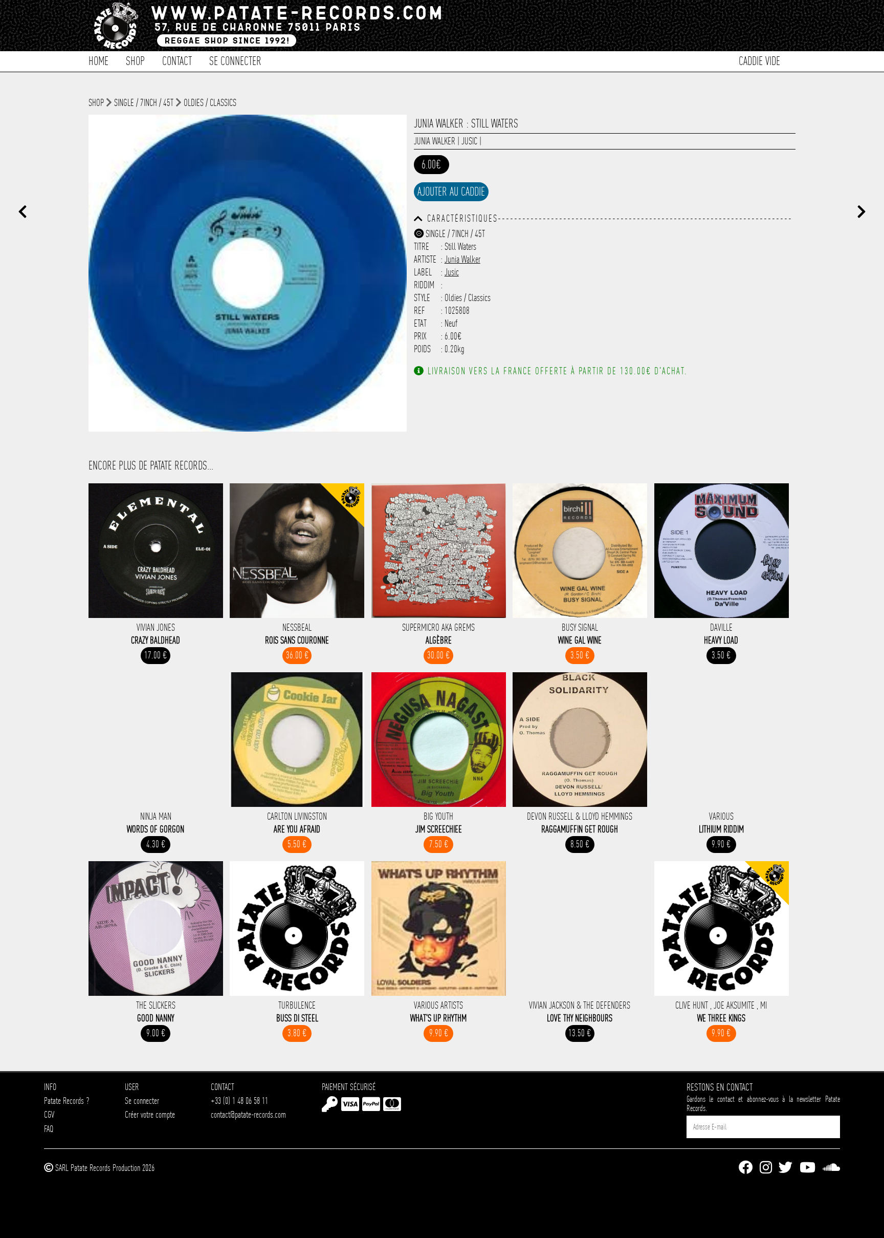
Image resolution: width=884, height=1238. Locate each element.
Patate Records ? (66, 1100)
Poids (422, 349)
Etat (420, 323)
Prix (420, 336)
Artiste (425, 259)
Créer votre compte (150, 1114)
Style (422, 298)
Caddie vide (759, 60)
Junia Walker (434, 141)
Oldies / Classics (210, 103)
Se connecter (235, 60)
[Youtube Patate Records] (807, 1168)
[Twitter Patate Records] (785, 1168)
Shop (135, 60)
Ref (419, 310)
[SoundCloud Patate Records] (831, 1168)
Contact (177, 60)
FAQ (48, 1128)
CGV (49, 1114)
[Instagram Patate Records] (766, 1168)
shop (96, 103)
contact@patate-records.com (248, 1114)
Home (98, 60)
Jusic (469, 141)
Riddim (424, 285)
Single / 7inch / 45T (143, 103)
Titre (421, 246)
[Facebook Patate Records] (746, 1168)
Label (423, 272)
